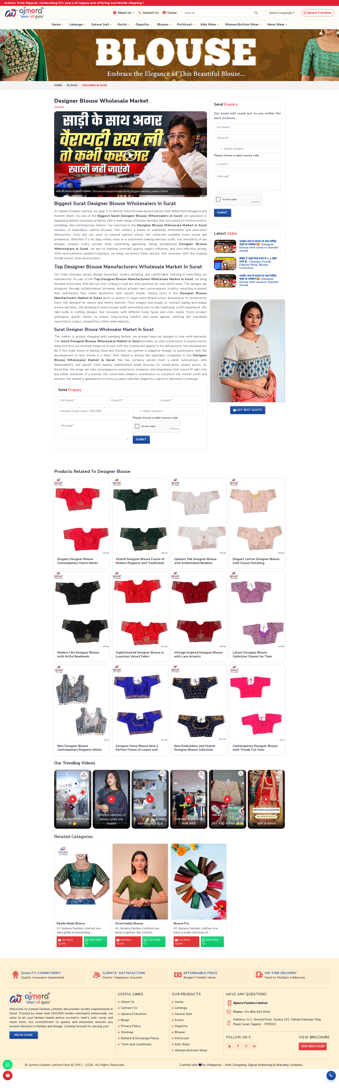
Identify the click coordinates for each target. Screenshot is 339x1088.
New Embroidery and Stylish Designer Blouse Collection (194, 748)
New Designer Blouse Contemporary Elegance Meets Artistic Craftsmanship (79, 748)
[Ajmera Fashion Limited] (24, 12)
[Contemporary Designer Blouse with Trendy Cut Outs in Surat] (257, 703)
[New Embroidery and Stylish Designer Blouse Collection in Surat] (198, 703)
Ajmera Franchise (319, 13)
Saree (56, 24)
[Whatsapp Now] (7, 1064)
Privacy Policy (131, 1026)
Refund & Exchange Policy (140, 1038)
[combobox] (137, 411)
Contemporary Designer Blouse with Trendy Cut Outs (255, 748)
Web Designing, (236, 1065)
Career (172, 13)
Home (58, 85)
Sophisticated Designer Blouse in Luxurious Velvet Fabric (140, 654)
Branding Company (289, 1065)
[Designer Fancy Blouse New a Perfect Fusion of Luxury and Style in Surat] (140, 703)
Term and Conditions (136, 1044)
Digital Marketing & (262, 1065)
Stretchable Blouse (129, 923)
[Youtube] (229, 1046)
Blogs (125, 1020)
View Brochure (313, 1046)
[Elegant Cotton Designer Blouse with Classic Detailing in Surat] (257, 516)
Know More (23, 1035)
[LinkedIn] (254, 1046)
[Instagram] (246, 1046)
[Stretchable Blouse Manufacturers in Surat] (140, 882)
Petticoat (184, 24)
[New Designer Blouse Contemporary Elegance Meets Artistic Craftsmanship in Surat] (81, 703)
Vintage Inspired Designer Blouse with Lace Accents (198, 654)
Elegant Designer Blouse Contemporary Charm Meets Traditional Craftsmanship (77, 561)
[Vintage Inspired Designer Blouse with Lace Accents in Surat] (198, 610)
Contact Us (151, 13)
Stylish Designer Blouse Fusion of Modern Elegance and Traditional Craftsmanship (140, 561)
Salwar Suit (100, 24)
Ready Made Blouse (71, 923)
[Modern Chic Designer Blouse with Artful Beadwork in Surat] (81, 610)
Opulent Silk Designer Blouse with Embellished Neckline (195, 561)
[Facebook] (237, 1046)
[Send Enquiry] (7, 1075)
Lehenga (75, 24)
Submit (141, 439)
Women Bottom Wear (242, 24)
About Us (125, 13)
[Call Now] (331, 1075)
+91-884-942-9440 (257, 1012)
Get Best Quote (65, 941)
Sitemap (127, 1032)
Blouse (162, 24)
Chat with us (93, 941)
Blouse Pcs (181, 923)
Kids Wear (208, 24)
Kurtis (122, 24)
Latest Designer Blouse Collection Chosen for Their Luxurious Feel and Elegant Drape (257, 655)
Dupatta (142, 24)
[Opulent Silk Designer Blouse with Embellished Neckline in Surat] (198, 516)
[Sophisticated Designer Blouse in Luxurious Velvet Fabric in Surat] (140, 610)
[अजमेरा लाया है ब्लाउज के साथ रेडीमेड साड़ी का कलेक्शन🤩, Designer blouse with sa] (225, 246)
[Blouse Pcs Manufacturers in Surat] (198, 882)
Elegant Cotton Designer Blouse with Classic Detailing (256, 561)
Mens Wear (275, 24)
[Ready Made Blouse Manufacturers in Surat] (81, 882)
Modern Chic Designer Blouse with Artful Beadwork (78, 654)
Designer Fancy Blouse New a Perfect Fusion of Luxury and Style (137, 748)
